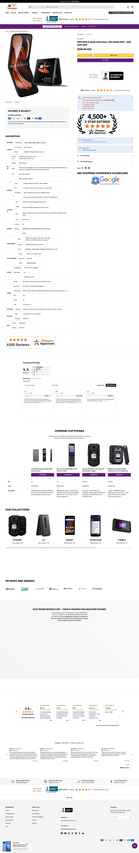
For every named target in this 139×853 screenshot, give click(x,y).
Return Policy (9, 817)
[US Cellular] (95, 525)
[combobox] (71, 7)
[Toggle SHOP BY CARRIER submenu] (30, 13)
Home (7, 31)
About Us (8, 823)
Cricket (69, 540)
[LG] (43, 525)
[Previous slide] (22, 403)
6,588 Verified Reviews (28, 714)
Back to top (69, 797)
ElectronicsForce (12, 847)
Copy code (92, 26)
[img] (28, 712)
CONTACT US (68, 12)
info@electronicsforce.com (68, 829)
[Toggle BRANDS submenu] (39, 13)
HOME (7, 12)
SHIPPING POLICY (57, 12)
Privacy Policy (9, 820)
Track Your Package (37, 817)
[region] (69, 754)
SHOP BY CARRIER (23, 12)
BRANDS (34, 12)
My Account (35, 810)
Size (16, 188)
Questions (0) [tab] (37, 378)
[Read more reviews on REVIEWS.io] (125, 768)
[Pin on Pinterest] (89, 168)
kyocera (17, 540)
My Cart (34, 820)
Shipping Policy (10, 813)
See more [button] (48, 402)
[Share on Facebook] (85, 168)
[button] (132, 7)
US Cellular (95, 540)
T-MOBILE (122, 540)
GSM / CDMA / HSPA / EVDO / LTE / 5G (35, 142)
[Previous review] (16, 712)
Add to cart (113, 55)
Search (7, 810)
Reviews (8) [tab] (26, 378)
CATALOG (13, 12)
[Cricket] (69, 525)
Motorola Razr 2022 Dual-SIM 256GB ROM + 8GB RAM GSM (19, 31)
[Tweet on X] (82, 168)
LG (43, 540)
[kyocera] (17, 525)
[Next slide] (116, 403)
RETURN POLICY (45, 12)
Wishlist (34, 823)
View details (42, 474)
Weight (14, 163)
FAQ (7, 826)
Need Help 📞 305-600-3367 (52, 26)
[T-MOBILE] (121, 525)
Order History (36, 813)
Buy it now (105, 60)
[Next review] (122, 712)
